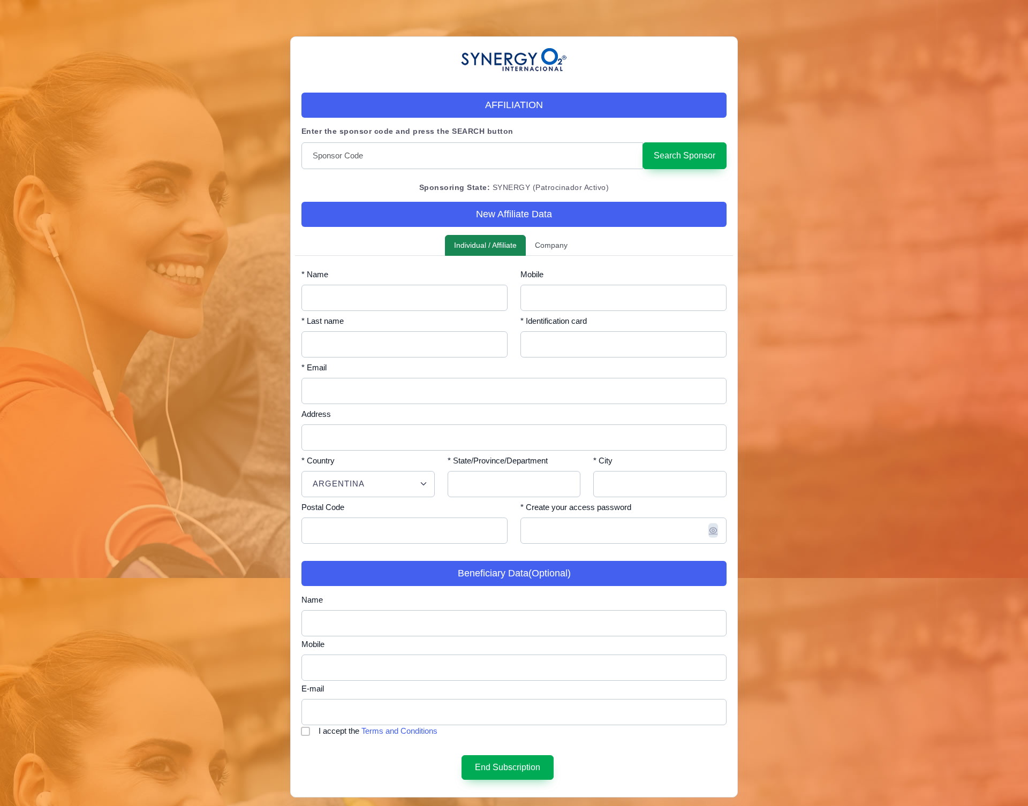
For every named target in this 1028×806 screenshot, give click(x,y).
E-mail (312, 688)
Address (316, 414)
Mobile (531, 274)
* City (603, 460)
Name (312, 599)
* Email (314, 367)
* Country (318, 460)
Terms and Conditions (399, 730)
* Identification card (553, 320)
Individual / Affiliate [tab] (485, 245)
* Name (314, 274)
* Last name (322, 320)
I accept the (378, 730)
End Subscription (507, 767)
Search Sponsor (684, 155)
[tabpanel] (514, 527)
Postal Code (322, 507)
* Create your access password (575, 507)
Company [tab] (551, 245)
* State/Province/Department (498, 460)
